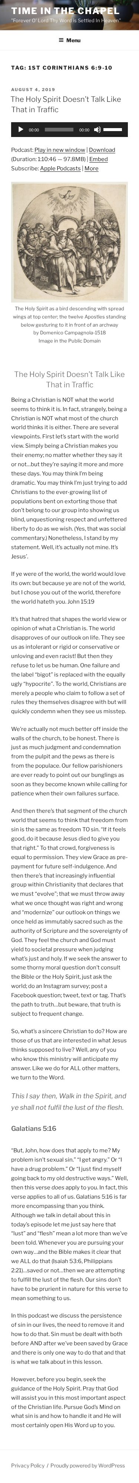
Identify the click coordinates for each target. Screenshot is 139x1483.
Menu (73, 40)
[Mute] (97, 129)
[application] (69, 129)
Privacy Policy (27, 1465)
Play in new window (59, 150)
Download (102, 150)
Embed (98, 159)
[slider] (113, 129)
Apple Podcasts (60, 168)
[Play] (20, 129)
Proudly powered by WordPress (87, 1465)
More (92, 168)
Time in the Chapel (65, 11)
